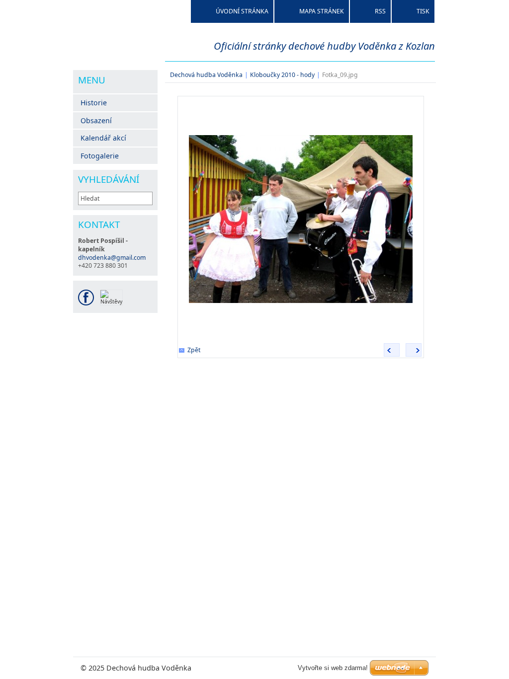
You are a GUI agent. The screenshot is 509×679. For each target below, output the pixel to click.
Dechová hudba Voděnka (206, 75)
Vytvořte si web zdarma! (333, 668)
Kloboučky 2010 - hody (282, 75)
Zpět (193, 350)
